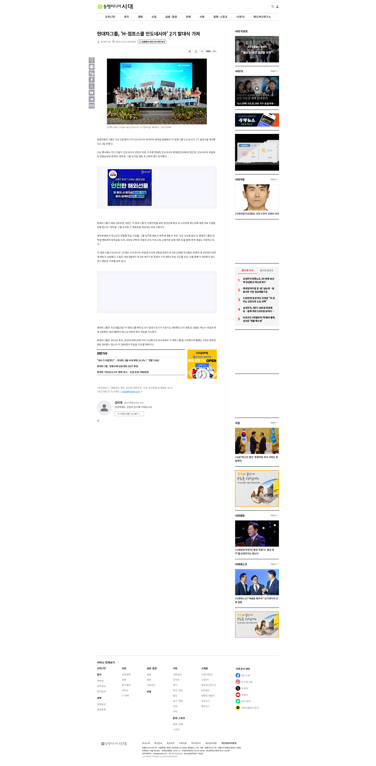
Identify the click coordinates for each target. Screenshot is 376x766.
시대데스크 (241, 564)
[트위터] (92, 86)
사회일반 (177, 674)
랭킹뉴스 (205, 706)
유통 (124, 679)
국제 (188, 16)
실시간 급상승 (266, 270)
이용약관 (182, 743)
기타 (175, 711)
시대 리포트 (241, 31)
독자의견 (170, 743)
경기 (175, 685)
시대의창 (240, 179)
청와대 (100, 680)
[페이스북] (92, 80)
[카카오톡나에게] (92, 73)
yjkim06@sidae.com (134, 402)
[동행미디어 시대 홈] (115, 6)
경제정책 (101, 709)
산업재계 (126, 674)
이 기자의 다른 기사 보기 (128, 413)
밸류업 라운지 (208, 695)
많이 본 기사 (247, 270)
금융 (149, 674)
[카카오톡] (92, 67)
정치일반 (101, 691)
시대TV (240, 16)
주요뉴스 (205, 701)
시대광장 (240, 515)
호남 (175, 695)
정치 (126, 16)
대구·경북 (178, 701)
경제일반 (101, 704)
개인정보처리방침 (228, 743)
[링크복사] (92, 106)
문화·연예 (178, 724)
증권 (149, 679)
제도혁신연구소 (262, 16)
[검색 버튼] (273, 6)
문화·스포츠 (220, 16)
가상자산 (151, 685)
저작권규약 (196, 743)
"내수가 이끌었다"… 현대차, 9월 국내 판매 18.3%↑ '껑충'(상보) (128, 360)
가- (202, 51)
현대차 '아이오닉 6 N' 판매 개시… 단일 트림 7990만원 (123, 372)
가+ (214, 51)
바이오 (125, 690)
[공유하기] (196, 51)
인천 (175, 706)
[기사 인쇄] (189, 51)
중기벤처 (126, 685)
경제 (140, 16)
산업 (154, 16)
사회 (202, 16)
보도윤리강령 (211, 743)
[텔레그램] (92, 99)
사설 (237, 423)
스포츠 (176, 729)
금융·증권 (171, 16)
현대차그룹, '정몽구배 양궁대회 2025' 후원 (117, 366)
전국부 (176, 679)
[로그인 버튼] (277, 6)
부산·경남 (178, 690)
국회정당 (101, 686)
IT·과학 (125, 695)
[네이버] (92, 93)
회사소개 (146, 743)
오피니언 (110, 16)
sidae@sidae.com (130, 391)
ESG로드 (205, 690)
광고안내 (158, 743)
